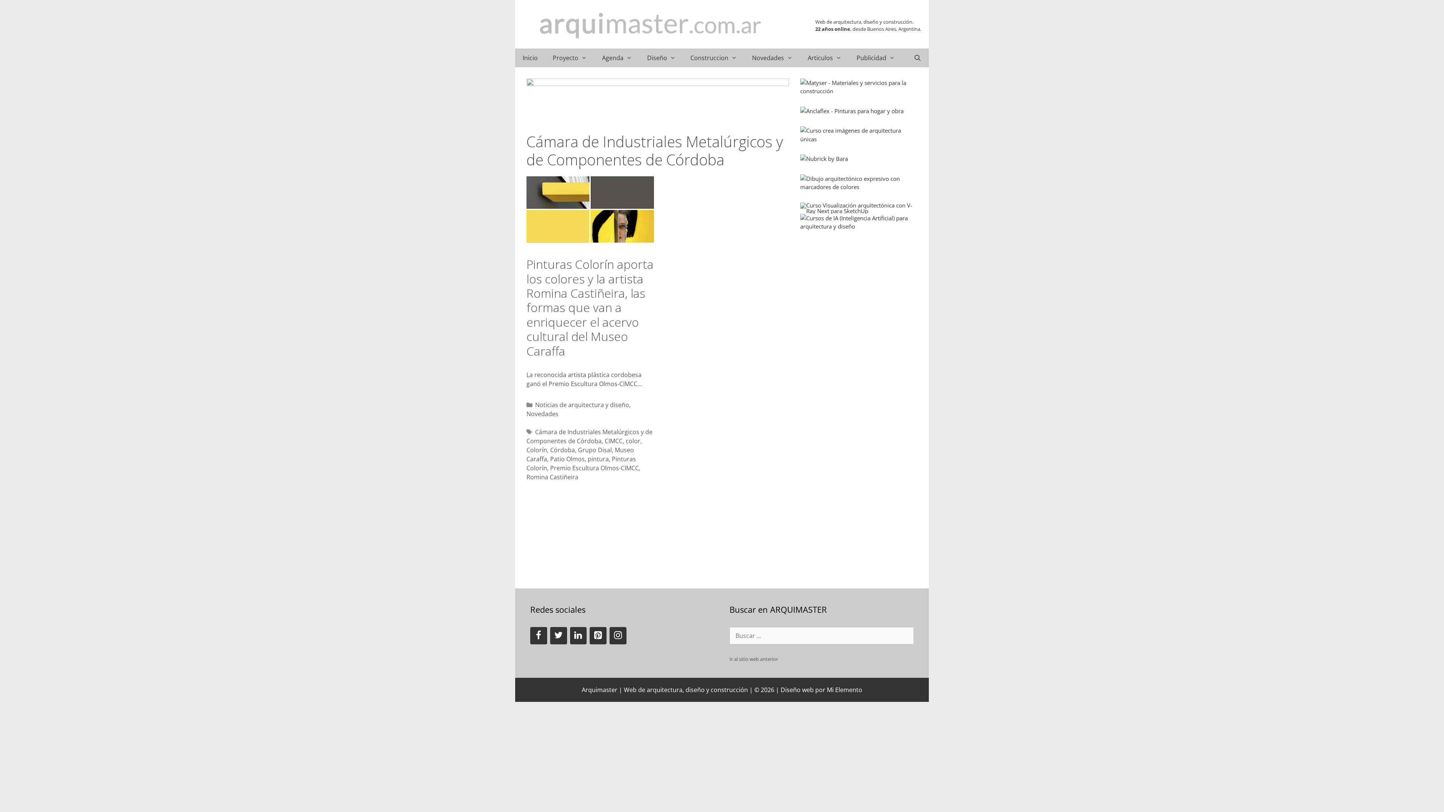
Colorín (536, 450)
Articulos (820, 58)
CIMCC (614, 441)
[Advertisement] (856, 289)
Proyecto (565, 58)
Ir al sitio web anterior (754, 659)
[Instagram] (618, 635)
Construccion (709, 58)
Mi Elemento (844, 690)
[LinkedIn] (578, 635)
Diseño (657, 58)
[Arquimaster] (650, 25)
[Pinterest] (598, 635)
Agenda (612, 58)
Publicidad (871, 58)
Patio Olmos (567, 459)
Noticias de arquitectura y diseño (582, 405)
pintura (598, 459)
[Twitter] (558, 635)
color (633, 441)
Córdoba (562, 450)
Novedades (768, 58)
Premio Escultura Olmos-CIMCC (594, 468)
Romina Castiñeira (552, 477)
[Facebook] (538, 635)
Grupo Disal (595, 450)
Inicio (530, 58)
